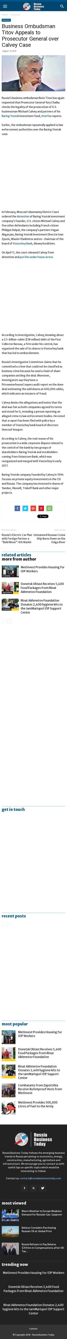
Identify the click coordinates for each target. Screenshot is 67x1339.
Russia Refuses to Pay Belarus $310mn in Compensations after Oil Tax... (43, 1248)
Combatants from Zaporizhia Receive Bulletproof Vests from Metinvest (40, 1089)
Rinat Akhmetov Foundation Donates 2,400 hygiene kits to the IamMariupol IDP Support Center (42, 606)
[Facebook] (24, 1188)
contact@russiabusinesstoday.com (40, 1178)
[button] (62, 6)
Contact (33, 1328)
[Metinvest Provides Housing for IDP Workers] (10, 571)
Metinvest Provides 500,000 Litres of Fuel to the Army (38, 1104)
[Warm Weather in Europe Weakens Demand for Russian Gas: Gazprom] (10, 1215)
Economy (15, 14)
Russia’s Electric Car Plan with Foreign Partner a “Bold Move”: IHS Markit (17, 538)
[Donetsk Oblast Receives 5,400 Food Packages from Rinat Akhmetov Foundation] (10, 588)
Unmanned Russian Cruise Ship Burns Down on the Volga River (49, 538)
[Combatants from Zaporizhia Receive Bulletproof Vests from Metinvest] (8, 1090)
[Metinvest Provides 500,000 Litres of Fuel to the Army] (8, 1107)
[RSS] (33, 1188)
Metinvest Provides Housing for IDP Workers (33, 1273)
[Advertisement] (33, 174)
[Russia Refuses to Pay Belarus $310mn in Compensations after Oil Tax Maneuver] (10, 1249)
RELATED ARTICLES (16, 555)
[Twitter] (42, 1188)
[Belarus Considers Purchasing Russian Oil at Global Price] (10, 1232)
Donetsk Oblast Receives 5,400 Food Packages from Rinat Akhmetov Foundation (42, 588)
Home (5, 14)
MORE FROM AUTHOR (19, 559)
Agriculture (7, 592)
